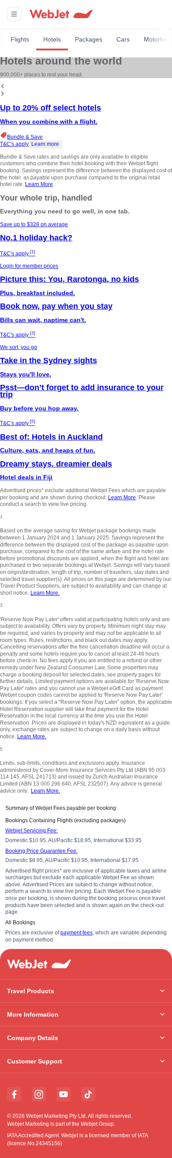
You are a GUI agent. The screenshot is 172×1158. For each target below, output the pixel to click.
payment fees (76, 933)
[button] (14, 14)
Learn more (45, 144)
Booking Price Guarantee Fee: (41, 851)
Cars (123, 39)
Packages (88, 39)
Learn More (39, 184)
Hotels (52, 39)
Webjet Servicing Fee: (31, 831)
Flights (20, 39)
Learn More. (45, 593)
